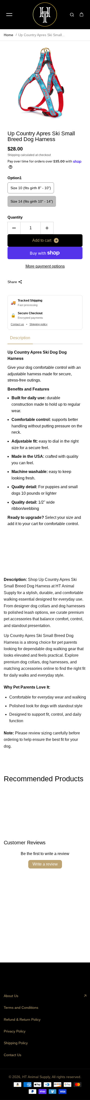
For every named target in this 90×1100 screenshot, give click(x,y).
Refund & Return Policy (22, 1019)
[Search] (72, 14)
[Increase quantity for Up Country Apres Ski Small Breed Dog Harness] (47, 228)
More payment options (45, 266)
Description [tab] (20, 338)
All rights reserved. (66, 1077)
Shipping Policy (16, 1043)
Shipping (14, 155)
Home (8, 35)
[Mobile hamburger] (9, 14)
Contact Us (12, 1055)
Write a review (45, 864)
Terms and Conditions (21, 1008)
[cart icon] (81, 14)
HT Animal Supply (36, 1077)
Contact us (17, 324)
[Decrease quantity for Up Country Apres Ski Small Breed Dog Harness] (14, 228)
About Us (11, 996)
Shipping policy (39, 324)
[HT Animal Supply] (45, 14)
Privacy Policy (15, 1031)
